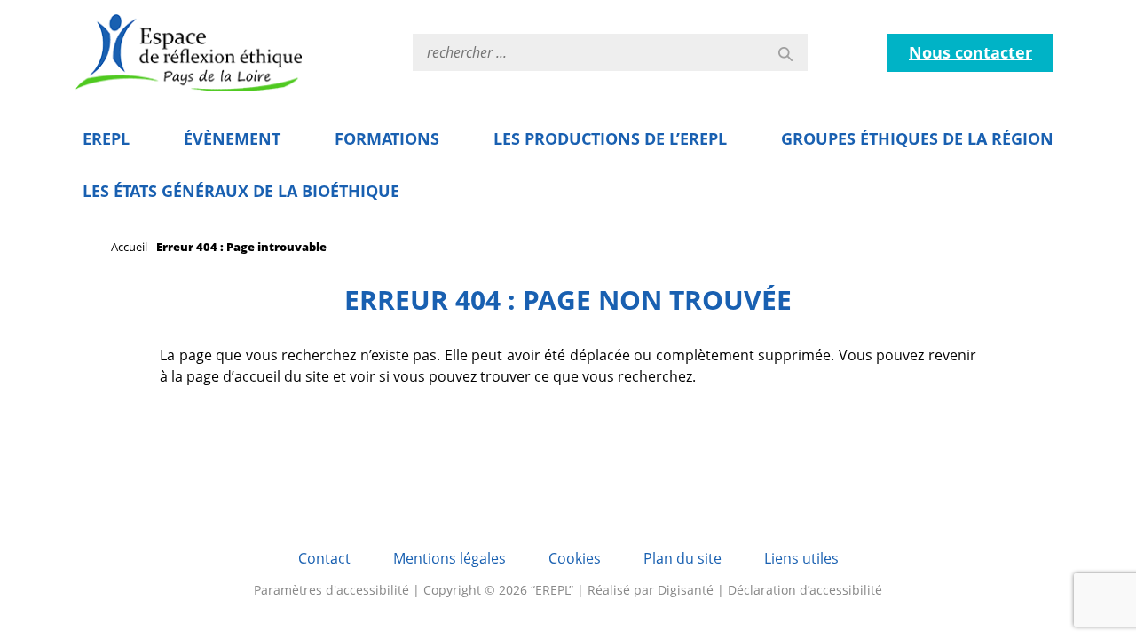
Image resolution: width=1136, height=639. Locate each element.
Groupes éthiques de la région (917, 138)
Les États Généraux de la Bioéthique (241, 190)
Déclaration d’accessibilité (805, 589)
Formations (387, 138)
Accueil (129, 247)
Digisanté (686, 589)
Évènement (232, 138)
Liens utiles (801, 558)
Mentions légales (449, 558)
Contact (324, 558)
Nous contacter (970, 52)
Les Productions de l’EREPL (610, 138)
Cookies (574, 558)
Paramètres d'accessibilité (331, 589)
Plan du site (682, 558)
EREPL (106, 138)
